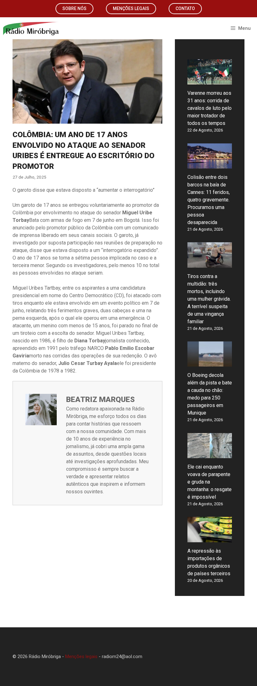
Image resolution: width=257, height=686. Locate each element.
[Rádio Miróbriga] (31, 28)
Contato (185, 8)
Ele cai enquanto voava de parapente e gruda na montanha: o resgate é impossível (209, 482)
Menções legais (131, 8)
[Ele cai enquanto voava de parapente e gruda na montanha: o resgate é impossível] (209, 454)
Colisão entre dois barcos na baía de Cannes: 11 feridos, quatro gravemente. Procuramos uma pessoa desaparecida (208, 199)
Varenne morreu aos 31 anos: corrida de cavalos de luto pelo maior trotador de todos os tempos (209, 108)
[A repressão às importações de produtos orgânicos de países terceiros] (209, 538)
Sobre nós (74, 8)
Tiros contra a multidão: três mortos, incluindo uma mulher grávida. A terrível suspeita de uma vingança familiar (209, 298)
